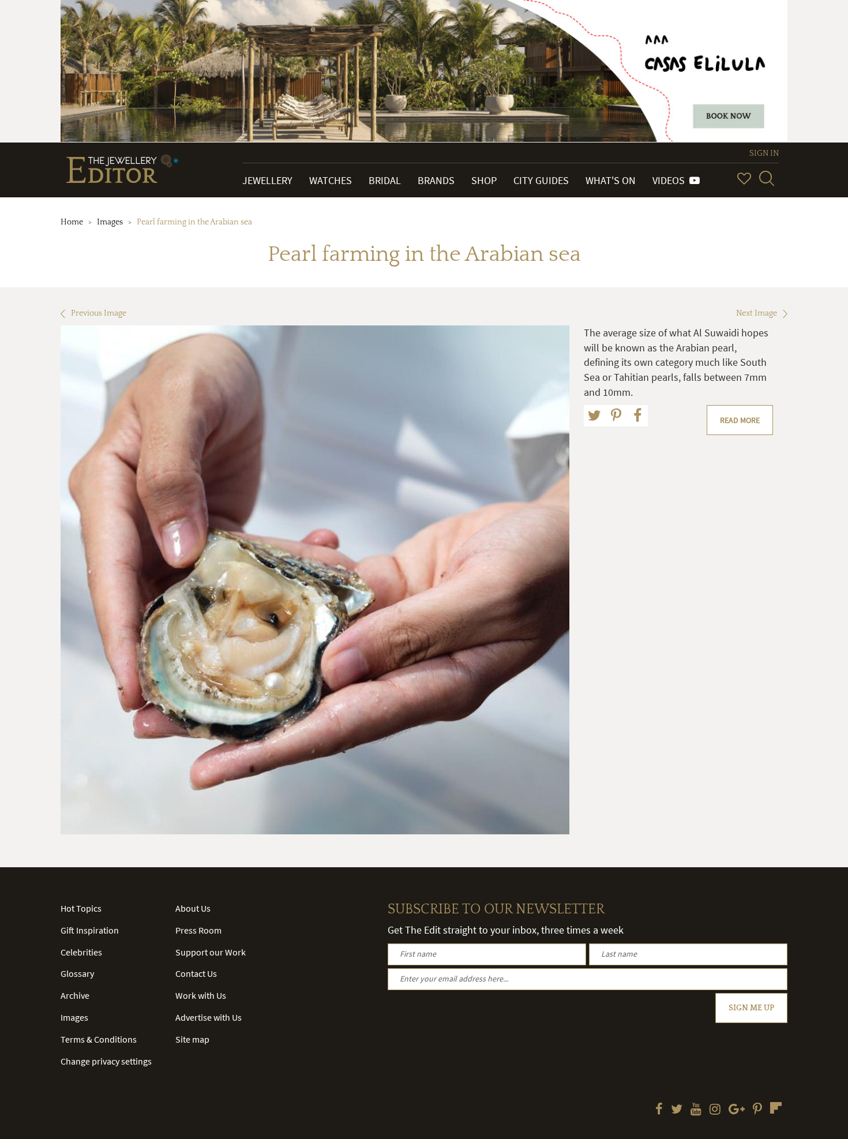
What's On (611, 180)
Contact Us (196, 973)
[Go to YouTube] (696, 1110)
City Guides (541, 180)
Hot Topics (81, 908)
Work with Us (200, 995)
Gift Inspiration (90, 930)
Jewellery (267, 180)
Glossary (77, 973)
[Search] (767, 178)
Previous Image (98, 313)
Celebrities (81, 952)
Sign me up (751, 1008)
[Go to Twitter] (676, 1110)
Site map (192, 1039)
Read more (740, 420)
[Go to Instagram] (715, 1110)
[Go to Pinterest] (757, 1110)
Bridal (385, 180)
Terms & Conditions (99, 1039)
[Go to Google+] (737, 1110)
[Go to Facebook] (659, 1110)
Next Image (756, 313)
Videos (670, 180)
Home (72, 222)
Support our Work (210, 952)
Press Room (198, 930)
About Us (193, 908)
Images (110, 222)
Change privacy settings (106, 1061)
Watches (330, 180)
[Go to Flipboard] (776, 1108)
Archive (75, 995)
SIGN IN (764, 153)
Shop (484, 180)
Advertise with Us (208, 1017)
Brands (436, 180)
